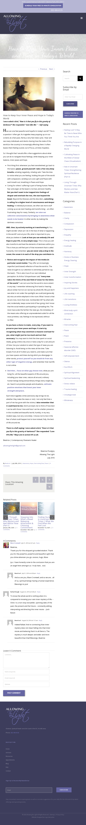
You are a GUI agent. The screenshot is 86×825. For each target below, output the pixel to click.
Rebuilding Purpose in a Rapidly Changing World (73, 145)
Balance (67, 213)
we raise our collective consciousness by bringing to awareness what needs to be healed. (31, 215)
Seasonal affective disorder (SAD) (71, 349)
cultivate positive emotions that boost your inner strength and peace (29, 387)
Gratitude (68, 246)
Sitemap (52, 815)
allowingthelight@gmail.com (14, 445)
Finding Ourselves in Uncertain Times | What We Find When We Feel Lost (46, 505)
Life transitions (70, 299)
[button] (5, 517)
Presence (67, 341)
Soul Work (68, 367)
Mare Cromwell (15, 543)
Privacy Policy (60, 815)
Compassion (69, 224)
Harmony (68, 251)
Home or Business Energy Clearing (71, 259)
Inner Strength (70, 271)
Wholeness (68, 400)
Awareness (26, 463)
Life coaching (69, 294)
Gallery (11, 511)
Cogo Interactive (49, 817)
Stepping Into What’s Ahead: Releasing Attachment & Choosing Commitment (28, 505)
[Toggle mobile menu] (82, 18)
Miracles (67, 319)
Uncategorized (70, 395)
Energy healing (70, 240)
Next (51, 69)
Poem (66, 336)
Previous (43, 69)
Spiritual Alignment (71, 372)
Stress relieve (69, 384)
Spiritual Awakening (72, 378)
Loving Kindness (70, 305)
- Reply (37, 543)
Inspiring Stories (70, 282)
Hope (31, 463)
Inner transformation (72, 277)
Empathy (67, 235)
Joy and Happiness (71, 288)
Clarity (66, 218)
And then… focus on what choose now (24, 371)
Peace (46, 463)
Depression (68, 229)
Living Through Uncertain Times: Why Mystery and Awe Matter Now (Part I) (11, 505)
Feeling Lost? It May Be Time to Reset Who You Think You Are (73, 133)
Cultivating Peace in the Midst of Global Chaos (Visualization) (72, 157)
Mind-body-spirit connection (70, 312)
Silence (67, 361)
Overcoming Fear (39, 463)
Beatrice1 (8, 463)
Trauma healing (70, 389)
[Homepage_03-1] (18, 709)
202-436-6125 (57, 10)
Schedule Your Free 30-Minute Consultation (43, 6)
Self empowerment (71, 356)
